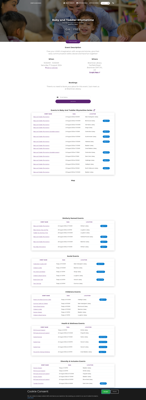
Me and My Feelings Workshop (41, 352)
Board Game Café (38, 279)
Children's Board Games (39, 275)
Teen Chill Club (37, 283)
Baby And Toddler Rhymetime (41, 241)
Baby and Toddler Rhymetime (41, 116)
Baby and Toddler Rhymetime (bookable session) (46, 131)
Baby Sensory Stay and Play (40, 230)
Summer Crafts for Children (40, 303)
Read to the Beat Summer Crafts (42, 299)
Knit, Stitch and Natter (39, 271)
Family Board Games (38, 306)
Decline (115, 391)
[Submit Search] (108, 3)
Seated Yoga (36, 342)
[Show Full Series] (94, 110)
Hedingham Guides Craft (40, 264)
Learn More (30, 397)
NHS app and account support (41, 333)
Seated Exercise (37, 337)
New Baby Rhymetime (39, 246)
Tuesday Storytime (38, 383)
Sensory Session (37, 312)
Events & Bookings (36, 3)
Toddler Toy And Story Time (40, 232)
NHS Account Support (39, 330)
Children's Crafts (37, 268)
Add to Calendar (52, 67)
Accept (106, 391)
